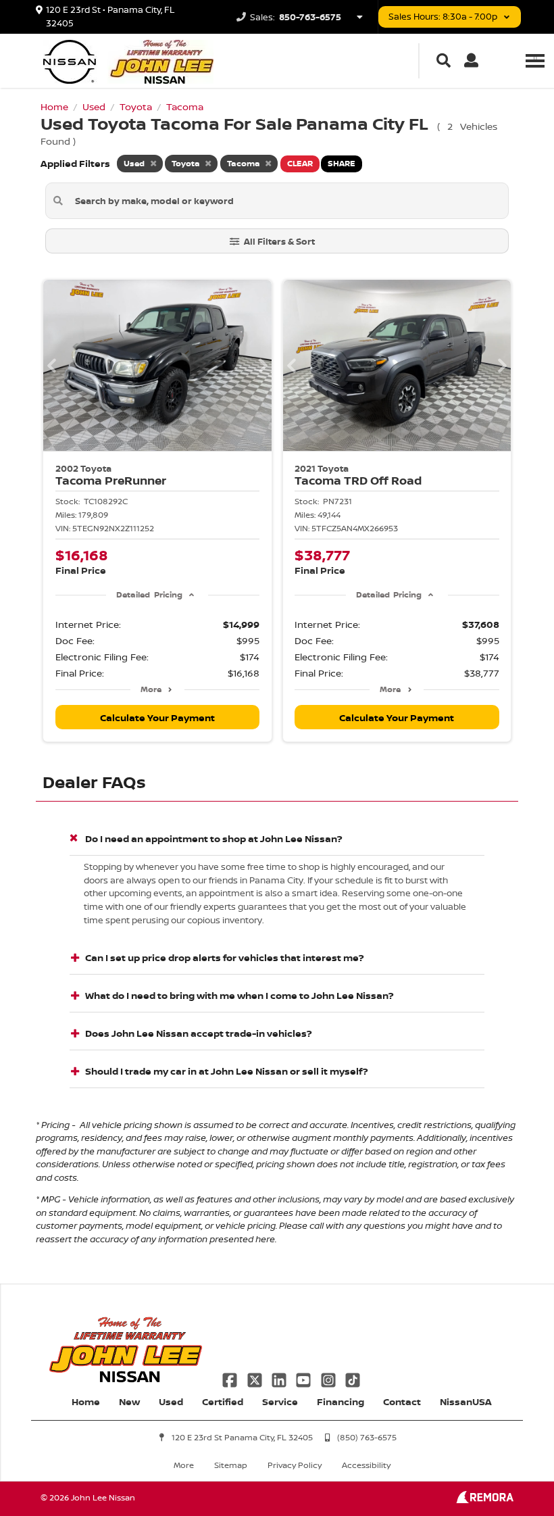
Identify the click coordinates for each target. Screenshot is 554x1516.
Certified (222, 1401)
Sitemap (230, 1465)
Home (86, 1401)
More (151, 689)
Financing (340, 1401)
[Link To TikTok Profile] (352, 1378)
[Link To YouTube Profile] (305, 1378)
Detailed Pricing (149, 594)
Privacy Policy (295, 1465)
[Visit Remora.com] (484, 1499)
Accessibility (366, 1465)
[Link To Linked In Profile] (280, 1378)
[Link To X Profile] (255, 1378)
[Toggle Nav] (535, 60)
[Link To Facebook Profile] (231, 1378)
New (129, 1401)
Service (280, 1401)
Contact (402, 1401)
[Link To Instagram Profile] (330, 1378)
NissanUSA (466, 1401)
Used (171, 1401)
